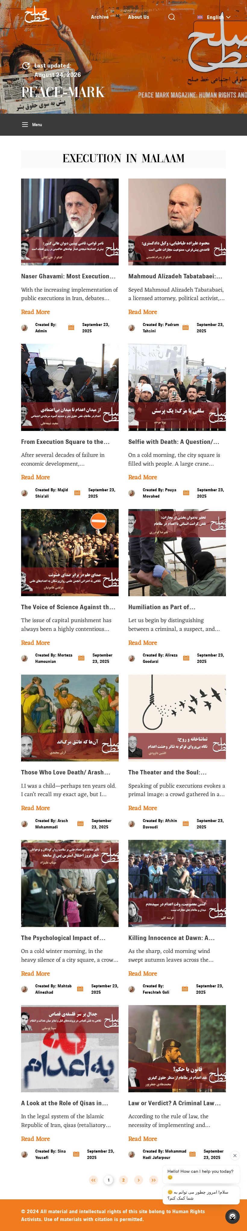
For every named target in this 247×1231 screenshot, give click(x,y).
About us (138, 17)
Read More (35, 312)
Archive (100, 17)
